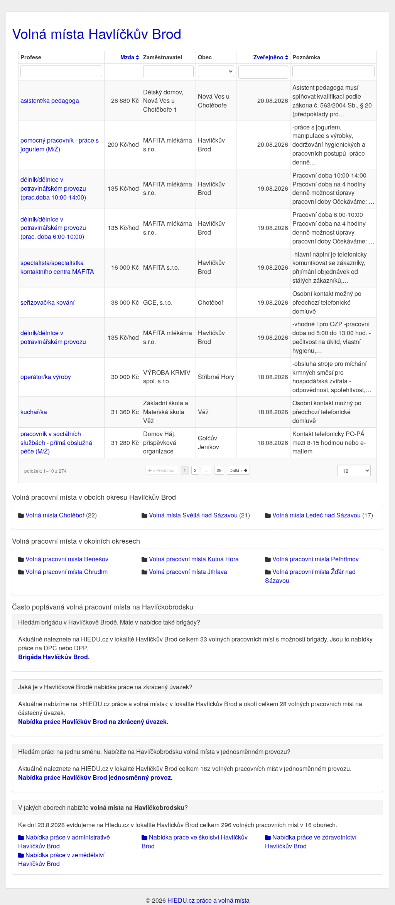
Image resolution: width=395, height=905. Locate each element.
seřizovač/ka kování (47, 302)
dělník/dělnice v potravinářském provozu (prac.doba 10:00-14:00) (53, 188)
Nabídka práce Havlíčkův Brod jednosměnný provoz (94, 777)
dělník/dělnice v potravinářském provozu (53, 337)
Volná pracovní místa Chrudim (66, 571)
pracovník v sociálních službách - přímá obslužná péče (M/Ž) (56, 442)
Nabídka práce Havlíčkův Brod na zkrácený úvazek (92, 721)
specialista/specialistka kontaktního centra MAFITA (57, 267)
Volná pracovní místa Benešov (66, 558)
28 (219, 470)
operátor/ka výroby (45, 376)
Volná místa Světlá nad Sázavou (193, 514)
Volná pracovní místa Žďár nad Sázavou (310, 576)
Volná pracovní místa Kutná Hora (194, 558)
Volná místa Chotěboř (54, 514)
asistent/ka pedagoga (49, 100)
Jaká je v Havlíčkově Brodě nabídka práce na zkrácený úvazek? (105, 686)
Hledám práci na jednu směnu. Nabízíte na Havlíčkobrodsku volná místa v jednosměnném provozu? (154, 751)
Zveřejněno (269, 57)
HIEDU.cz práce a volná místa (208, 900)
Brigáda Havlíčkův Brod (53, 656)
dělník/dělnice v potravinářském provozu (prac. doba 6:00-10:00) (53, 228)
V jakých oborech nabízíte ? (103, 807)
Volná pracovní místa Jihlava (188, 571)
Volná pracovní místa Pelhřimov (315, 558)
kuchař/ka (33, 411)
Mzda (128, 57)
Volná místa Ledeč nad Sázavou (316, 514)
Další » (237, 470)
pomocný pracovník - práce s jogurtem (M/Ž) (59, 144)
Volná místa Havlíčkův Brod (96, 33)
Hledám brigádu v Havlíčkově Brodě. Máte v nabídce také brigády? (109, 622)
